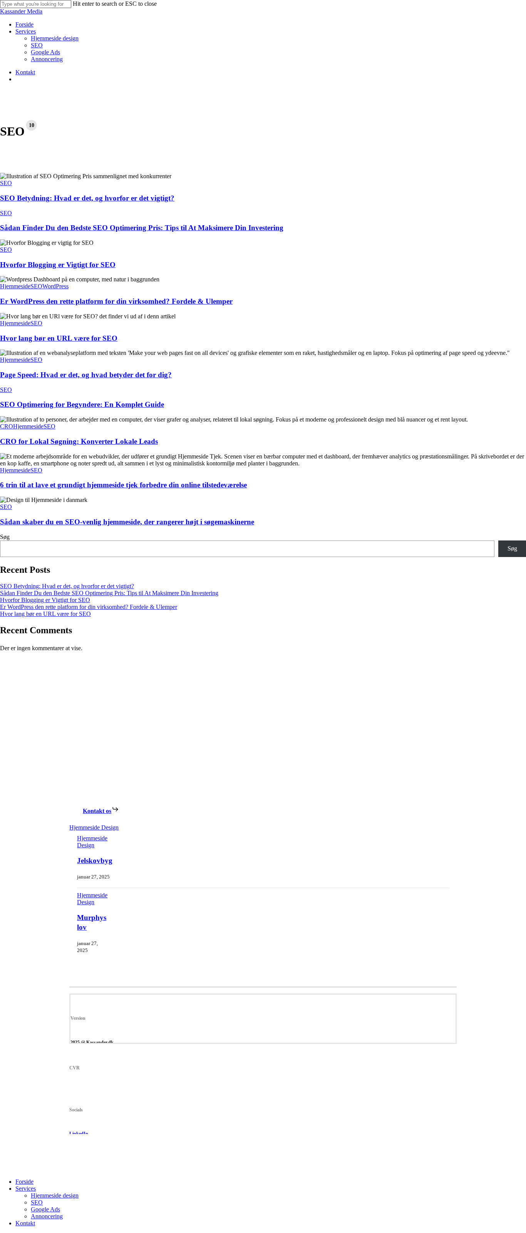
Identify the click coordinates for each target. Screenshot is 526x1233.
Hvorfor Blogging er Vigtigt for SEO (58, 265)
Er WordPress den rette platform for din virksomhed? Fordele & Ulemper (116, 301)
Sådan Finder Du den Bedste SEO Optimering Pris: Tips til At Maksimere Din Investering (141, 228)
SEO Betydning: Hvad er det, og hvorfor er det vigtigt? (87, 198)
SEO (6, 183)
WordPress (55, 286)
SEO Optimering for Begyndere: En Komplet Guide (82, 404)
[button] (101, 811)
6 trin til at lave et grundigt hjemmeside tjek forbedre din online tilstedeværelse (123, 485)
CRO (6, 426)
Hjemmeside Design (94, 827)
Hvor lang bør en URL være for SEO (58, 338)
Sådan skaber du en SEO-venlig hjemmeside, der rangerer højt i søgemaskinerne (127, 522)
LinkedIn (78, 1133)
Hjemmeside (15, 286)
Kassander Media (21, 11)
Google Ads (45, 1209)
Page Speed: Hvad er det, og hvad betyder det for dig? (86, 375)
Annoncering (47, 1216)
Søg (5, 537)
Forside (24, 1181)
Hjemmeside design (55, 1195)
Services (25, 1188)
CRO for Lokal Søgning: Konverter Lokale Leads (79, 441)
